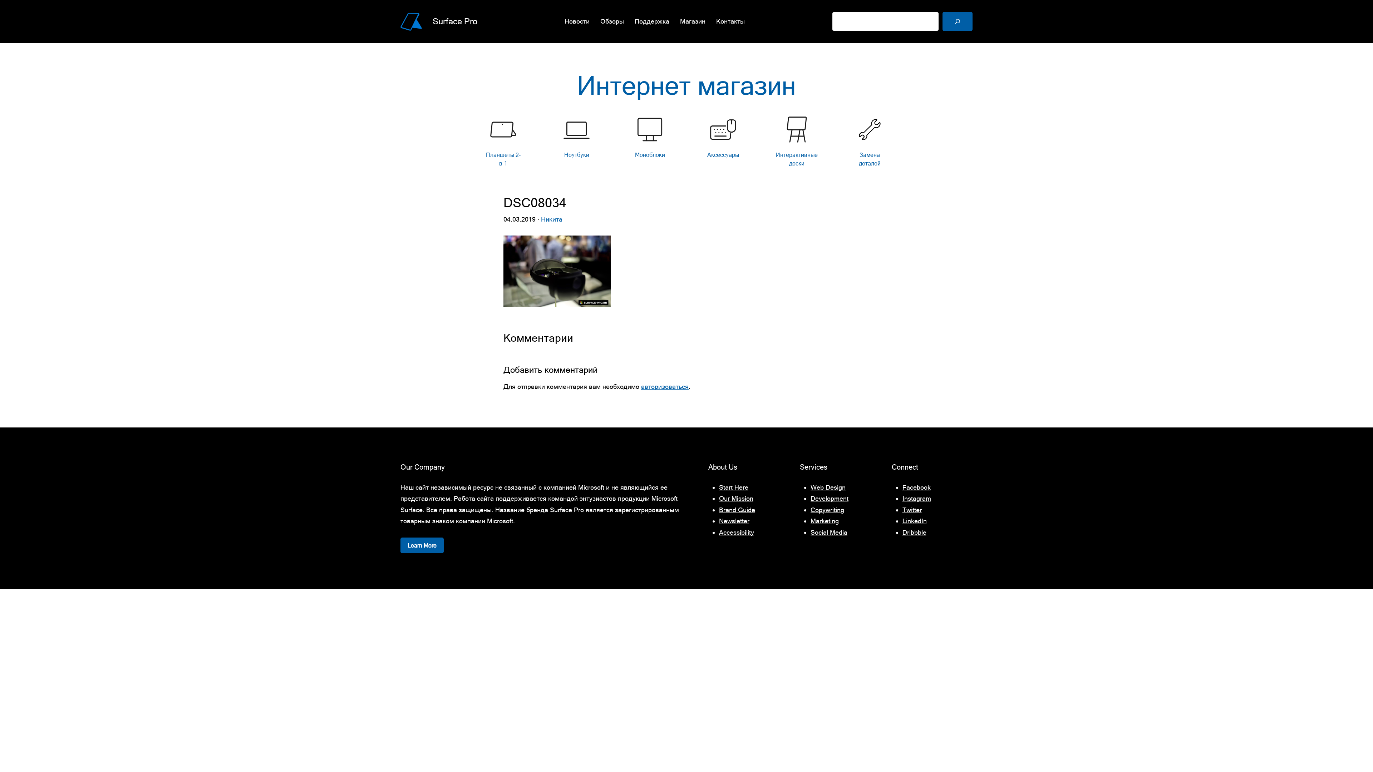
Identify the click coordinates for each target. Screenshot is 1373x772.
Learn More (422, 545)
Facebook (916, 487)
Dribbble (914, 532)
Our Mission (736, 498)
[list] (686, 143)
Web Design (828, 487)
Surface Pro (455, 21)
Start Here (733, 487)
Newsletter (734, 521)
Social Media (829, 532)
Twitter (912, 510)
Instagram (916, 498)
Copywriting (827, 510)
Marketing (825, 521)
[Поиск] (958, 21)
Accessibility (736, 532)
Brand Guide (737, 510)
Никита (551, 219)
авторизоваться (665, 386)
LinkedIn (914, 521)
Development (829, 498)
